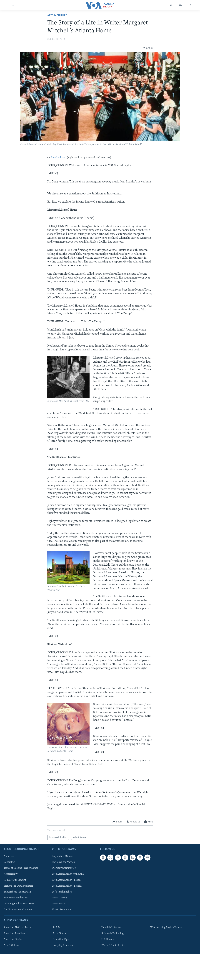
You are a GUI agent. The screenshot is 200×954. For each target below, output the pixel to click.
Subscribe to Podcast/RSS (17, 892)
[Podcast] (140, 858)
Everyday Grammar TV (64, 868)
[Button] (148, 48)
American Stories (13, 939)
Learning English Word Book (19, 903)
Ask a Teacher (60, 933)
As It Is (56, 927)
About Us (9, 856)
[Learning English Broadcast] (171, 5)
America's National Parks (17, 927)
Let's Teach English (62, 892)
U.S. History (107, 939)
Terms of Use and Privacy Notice (21, 868)
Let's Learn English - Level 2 (67, 886)
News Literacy (59, 898)
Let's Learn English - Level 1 (66, 880)
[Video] (180, 5)
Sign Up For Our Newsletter (18, 886)
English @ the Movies (63, 862)
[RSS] (133, 858)
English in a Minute (62, 856)
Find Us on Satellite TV (16, 898)
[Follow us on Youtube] (118, 858)
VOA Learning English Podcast (166, 927)
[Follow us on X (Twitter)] (110, 858)
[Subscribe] (147, 858)
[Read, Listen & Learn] (190, 5)
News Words (58, 903)
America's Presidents (15, 933)
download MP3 (58, 157)
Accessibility (11, 874)
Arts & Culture (57, 15)
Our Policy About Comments (19, 909)
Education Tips (61, 939)
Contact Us (9, 862)
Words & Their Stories (113, 945)
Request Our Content (15, 880)
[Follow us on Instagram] (125, 858)
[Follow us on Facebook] (103, 858)
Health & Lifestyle (111, 927)
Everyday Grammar (63, 945)
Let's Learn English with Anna (68, 874)
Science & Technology (113, 933)
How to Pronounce (61, 909)
